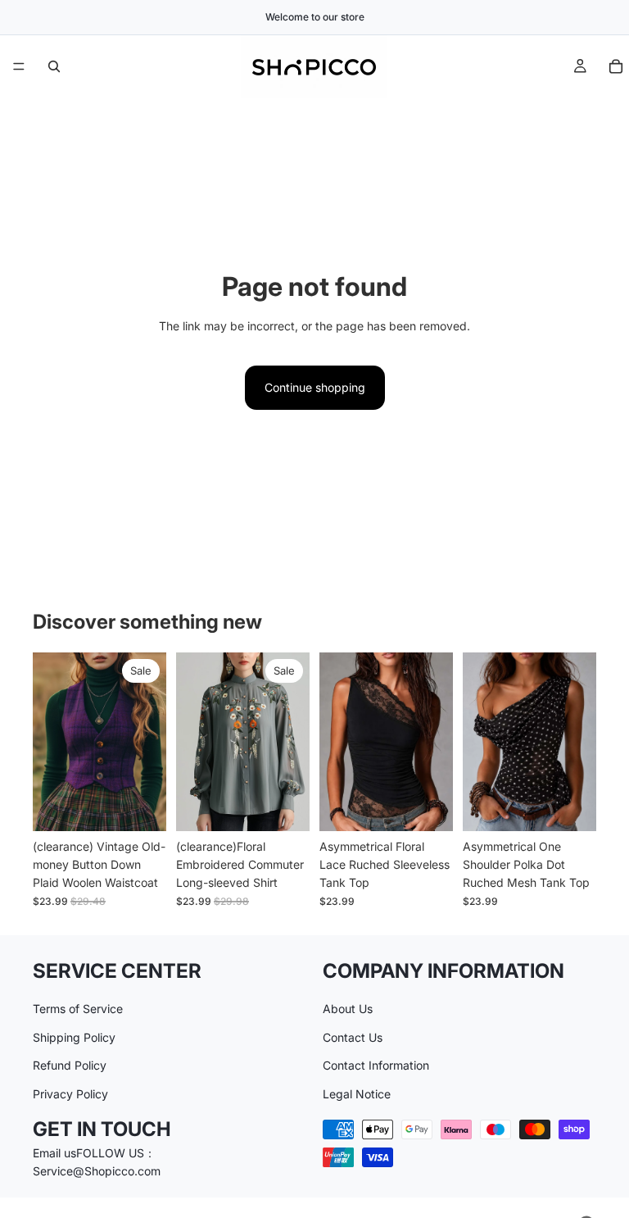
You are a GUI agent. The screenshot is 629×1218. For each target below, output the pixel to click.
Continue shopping (315, 387)
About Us (348, 1009)
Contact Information (376, 1065)
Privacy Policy (70, 1093)
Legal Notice (357, 1093)
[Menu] (19, 66)
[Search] (54, 66)
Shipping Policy (74, 1036)
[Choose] (141, 805)
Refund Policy (69, 1065)
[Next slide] (148, 742)
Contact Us (352, 1036)
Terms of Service (78, 1009)
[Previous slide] (51, 742)
